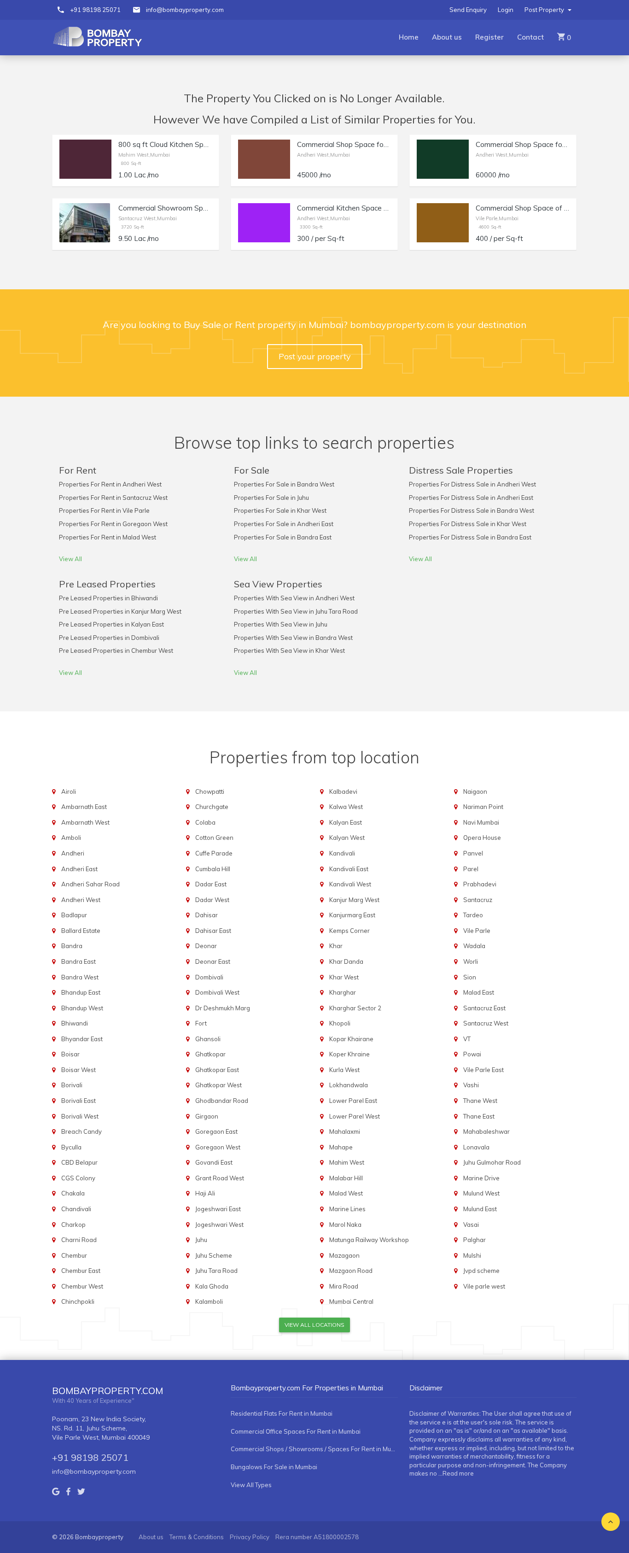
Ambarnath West (85, 822)
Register (489, 37)
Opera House (482, 837)
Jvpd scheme (481, 1270)
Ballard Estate (80, 930)
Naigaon (475, 791)
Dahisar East (213, 930)
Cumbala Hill (212, 869)
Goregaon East (216, 1131)
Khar (336, 945)
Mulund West (481, 1193)
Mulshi (472, 1255)
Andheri (72, 853)
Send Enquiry (468, 9)
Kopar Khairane (351, 1039)
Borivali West (80, 1116)
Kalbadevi (343, 791)
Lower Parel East (353, 1100)
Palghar (474, 1239)
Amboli (71, 837)
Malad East (478, 992)
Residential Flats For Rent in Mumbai (281, 1413)
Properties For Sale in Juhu (271, 497)
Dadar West (212, 899)
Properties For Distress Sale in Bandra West (471, 510)
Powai (472, 1054)
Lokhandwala (348, 1085)
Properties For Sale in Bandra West (284, 484)
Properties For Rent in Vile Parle (104, 510)
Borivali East (78, 1100)
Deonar (206, 945)
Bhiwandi (74, 1023)
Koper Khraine (349, 1054)
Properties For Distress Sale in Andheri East (471, 497)
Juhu (201, 1239)
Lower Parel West (354, 1116)
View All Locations (314, 1324)
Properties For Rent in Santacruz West (113, 497)
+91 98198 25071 (95, 9)
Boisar (70, 1054)
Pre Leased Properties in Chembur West (116, 650)
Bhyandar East (82, 1039)
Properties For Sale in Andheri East (283, 523)
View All (70, 559)
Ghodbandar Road (221, 1100)
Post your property (315, 356)
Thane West (480, 1100)
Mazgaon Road (351, 1270)
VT (467, 1039)
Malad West (346, 1193)
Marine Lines (347, 1209)
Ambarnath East (84, 806)
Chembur (74, 1255)
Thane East (479, 1116)
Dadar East (211, 884)
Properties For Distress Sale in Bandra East (470, 537)
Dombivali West (217, 992)
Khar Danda (346, 961)
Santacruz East (484, 1008)
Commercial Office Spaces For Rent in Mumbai (296, 1431)
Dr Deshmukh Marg (222, 1008)
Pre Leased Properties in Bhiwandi (108, 598)
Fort (201, 1023)
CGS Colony (78, 1178)
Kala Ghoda (211, 1286)
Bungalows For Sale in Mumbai (274, 1467)
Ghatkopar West (218, 1085)
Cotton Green (214, 837)
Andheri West (80, 899)
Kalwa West (346, 806)
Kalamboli (209, 1301)
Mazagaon (344, 1255)
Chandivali (76, 1209)
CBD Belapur (79, 1162)
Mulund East (480, 1209)
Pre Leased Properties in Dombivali (109, 637)
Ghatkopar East (217, 1069)
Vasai (471, 1224)
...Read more (456, 1473)
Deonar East (212, 961)
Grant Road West (219, 1178)
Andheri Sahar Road (90, 884)
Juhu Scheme (213, 1255)
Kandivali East (348, 869)
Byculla (71, 1147)
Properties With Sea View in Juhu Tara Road (296, 611)
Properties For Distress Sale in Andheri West (472, 484)
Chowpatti (209, 791)
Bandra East (78, 961)
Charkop (73, 1224)
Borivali (71, 1085)
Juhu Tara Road (216, 1270)
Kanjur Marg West (354, 899)
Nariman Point (483, 806)
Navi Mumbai (481, 822)
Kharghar (342, 992)
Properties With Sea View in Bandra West (293, 637)
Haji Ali (205, 1193)
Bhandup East (80, 992)
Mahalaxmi (344, 1131)
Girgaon (206, 1116)
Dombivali (209, 977)
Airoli (68, 791)
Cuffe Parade (214, 853)
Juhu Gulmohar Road (492, 1162)
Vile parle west (484, 1286)
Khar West (344, 977)
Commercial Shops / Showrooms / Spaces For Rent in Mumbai (314, 1449)
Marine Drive (481, 1178)
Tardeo (473, 915)
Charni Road (79, 1239)
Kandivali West (350, 884)
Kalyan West (347, 837)
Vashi (471, 1085)
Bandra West (80, 977)
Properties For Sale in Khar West (280, 510)
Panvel (473, 853)
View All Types (251, 1485)
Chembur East (80, 1270)
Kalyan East (345, 822)
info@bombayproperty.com (185, 9)
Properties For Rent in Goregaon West (113, 523)
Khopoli (339, 1023)
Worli (470, 961)
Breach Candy (81, 1131)
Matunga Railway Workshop (369, 1239)
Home (409, 37)
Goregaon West (217, 1147)
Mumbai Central (351, 1301)
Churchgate (211, 806)
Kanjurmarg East (352, 915)
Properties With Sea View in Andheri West (294, 598)
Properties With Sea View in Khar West (289, 650)
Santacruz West (485, 1023)
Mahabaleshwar (486, 1131)
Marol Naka (345, 1224)
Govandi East (214, 1162)
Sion (469, 977)
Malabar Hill (346, 1178)
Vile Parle (476, 930)
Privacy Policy (249, 1537)
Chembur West (82, 1286)
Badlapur (74, 915)
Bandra (71, 945)
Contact (530, 37)
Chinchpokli (77, 1301)
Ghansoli (208, 1039)
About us (447, 37)
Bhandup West (82, 1008)
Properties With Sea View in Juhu (280, 624)
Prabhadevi (479, 884)
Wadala (474, 945)
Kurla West (344, 1069)
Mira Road (343, 1286)
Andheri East (79, 869)
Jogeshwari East (218, 1209)
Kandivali (342, 853)
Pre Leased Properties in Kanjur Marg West (120, 611)
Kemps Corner (349, 930)
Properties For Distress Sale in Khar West (467, 523)
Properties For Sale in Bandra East (283, 537)
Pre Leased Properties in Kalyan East (111, 624)
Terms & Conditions (196, 1537)
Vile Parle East (483, 1069)
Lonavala (476, 1147)
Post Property (544, 9)
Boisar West (78, 1069)
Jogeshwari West (219, 1224)
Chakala (73, 1193)
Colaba (205, 822)
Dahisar (206, 915)
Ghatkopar (210, 1054)
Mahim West (346, 1162)
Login (505, 9)
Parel (470, 869)
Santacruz (477, 899)
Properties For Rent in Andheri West (110, 484)
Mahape (341, 1147)
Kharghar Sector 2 (355, 1008)
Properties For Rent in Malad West (107, 537)
